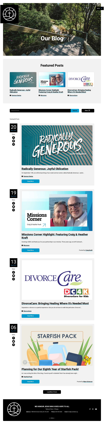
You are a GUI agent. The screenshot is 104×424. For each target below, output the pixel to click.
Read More (30, 181)
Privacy (56, 409)
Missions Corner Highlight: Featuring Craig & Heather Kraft (51, 91)
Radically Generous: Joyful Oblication (45, 168)
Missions (44, 95)
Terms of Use (49, 409)
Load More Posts (52, 392)
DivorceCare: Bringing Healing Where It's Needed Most (79, 91)
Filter (86, 110)
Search (75, 110)
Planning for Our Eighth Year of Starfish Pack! (50, 369)
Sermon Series (16, 95)
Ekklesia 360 (52, 418)
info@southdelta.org (73, 411)
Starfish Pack (28, 377)
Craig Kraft (88, 250)
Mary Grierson (87, 381)
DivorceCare (73, 95)
